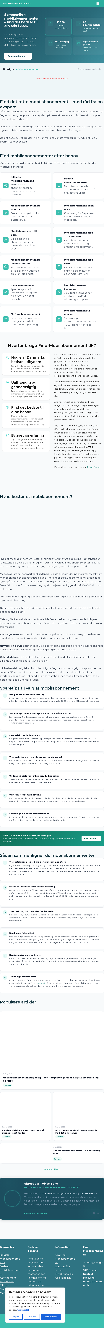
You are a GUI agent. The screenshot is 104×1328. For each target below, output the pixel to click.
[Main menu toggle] (98, 3)
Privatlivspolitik (64, 1274)
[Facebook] (94, 1213)
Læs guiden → (91, 838)
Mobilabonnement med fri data (25, 207)
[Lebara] (73, 1233)
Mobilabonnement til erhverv (77, 312)
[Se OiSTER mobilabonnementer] (72, 89)
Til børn (4, 1285)
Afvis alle (31, 1317)
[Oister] (30, 1233)
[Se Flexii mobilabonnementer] (11, 89)
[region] (35, 1305)
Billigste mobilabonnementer (10, 1259)
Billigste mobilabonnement (22, 179)
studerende (41, 983)
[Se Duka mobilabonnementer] (31, 94)
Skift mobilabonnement (25, 314)
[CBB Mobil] (9, 1225)
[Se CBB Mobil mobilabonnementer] (72, 94)
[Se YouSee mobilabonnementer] (93, 94)
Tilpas (16, 1317)
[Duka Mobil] (73, 1225)
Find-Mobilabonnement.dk (17, 3)
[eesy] (52, 1225)
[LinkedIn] (98, 1213)
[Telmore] (9, 1233)
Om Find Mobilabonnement (65, 1259)
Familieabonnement (23, 285)
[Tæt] (62, 1289)
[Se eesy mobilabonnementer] (31, 89)
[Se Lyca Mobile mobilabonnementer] (52, 89)
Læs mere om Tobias (35, 1213)
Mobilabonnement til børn (24, 233)
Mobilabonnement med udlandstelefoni (25, 261)
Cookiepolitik (23, 1310)
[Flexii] (52, 1233)
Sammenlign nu (16, 56)
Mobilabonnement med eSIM (78, 261)
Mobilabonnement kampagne (75, 287)
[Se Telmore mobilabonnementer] (93, 89)
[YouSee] (94, 1233)
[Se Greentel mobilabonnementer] (11, 94)
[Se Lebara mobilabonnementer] (52, 94)
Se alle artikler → (52, 1169)
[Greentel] (30, 1225)
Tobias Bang (93, 467)
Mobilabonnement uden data (79, 207)
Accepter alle (51, 1317)
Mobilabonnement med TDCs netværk (78, 234)
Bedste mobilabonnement (75, 180)
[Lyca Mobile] (94, 1225)
